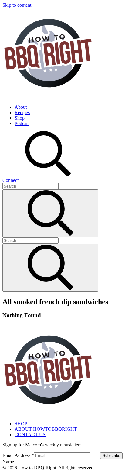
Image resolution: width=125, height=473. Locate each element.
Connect (10, 180)
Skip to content (16, 5)
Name (8, 461)
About (21, 107)
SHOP (21, 423)
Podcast (22, 123)
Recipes (22, 112)
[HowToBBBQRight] (47, 96)
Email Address (18, 455)
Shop (20, 118)
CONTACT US (30, 434)
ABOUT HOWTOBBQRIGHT (46, 429)
